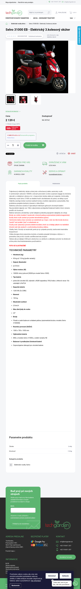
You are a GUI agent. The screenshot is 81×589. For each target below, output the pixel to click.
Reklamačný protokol (12, 567)
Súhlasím (65, 576)
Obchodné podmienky (12, 569)
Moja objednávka (11, 2)
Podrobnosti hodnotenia (35, 36)
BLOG (7, 563)
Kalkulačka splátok (15, 128)
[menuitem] (18, 18)
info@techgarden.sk (66, 541)
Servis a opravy (10, 565)
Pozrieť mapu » (10, 551)
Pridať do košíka (31, 145)
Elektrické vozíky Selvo (22, 465)
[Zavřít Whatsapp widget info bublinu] (52, 581)
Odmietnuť (52, 576)
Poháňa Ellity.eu (10, 137)
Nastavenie (16, 585)
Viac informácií (36, 581)
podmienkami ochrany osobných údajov (23, 518)
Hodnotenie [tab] (56, 183)
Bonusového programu (27, 135)
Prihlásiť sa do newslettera (21, 524)
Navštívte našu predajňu (25, 2)
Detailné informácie (12, 111)
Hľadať (49, 12)
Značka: (51, 37)
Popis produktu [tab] (23, 183)
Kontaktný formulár (66, 557)
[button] (76, 583)
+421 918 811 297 (65, 545)
